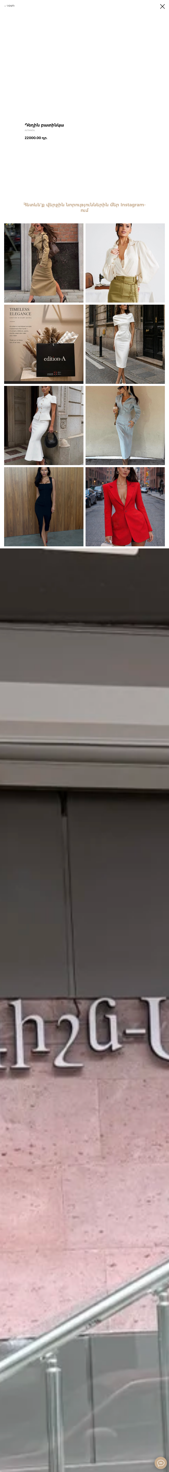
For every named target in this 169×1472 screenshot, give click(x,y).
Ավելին (11, 5)
